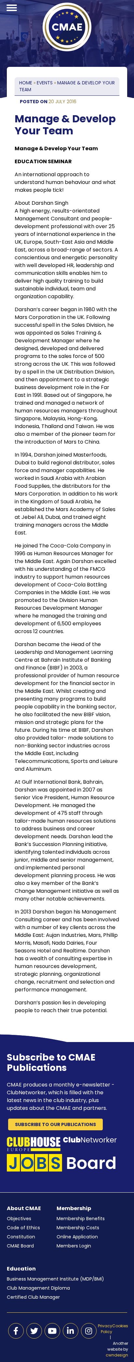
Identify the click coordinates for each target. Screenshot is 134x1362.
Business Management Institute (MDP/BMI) (55, 1279)
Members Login (74, 1246)
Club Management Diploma (38, 1288)
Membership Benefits (81, 1218)
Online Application (77, 1236)
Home (25, 83)
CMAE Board (20, 1246)
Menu (12, 15)
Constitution (21, 1236)
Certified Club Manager (33, 1297)
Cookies (120, 1326)
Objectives (19, 1218)
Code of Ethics (23, 1227)
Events (45, 83)
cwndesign (117, 1355)
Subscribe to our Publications (55, 1124)
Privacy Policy (105, 1328)
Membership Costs (78, 1227)
